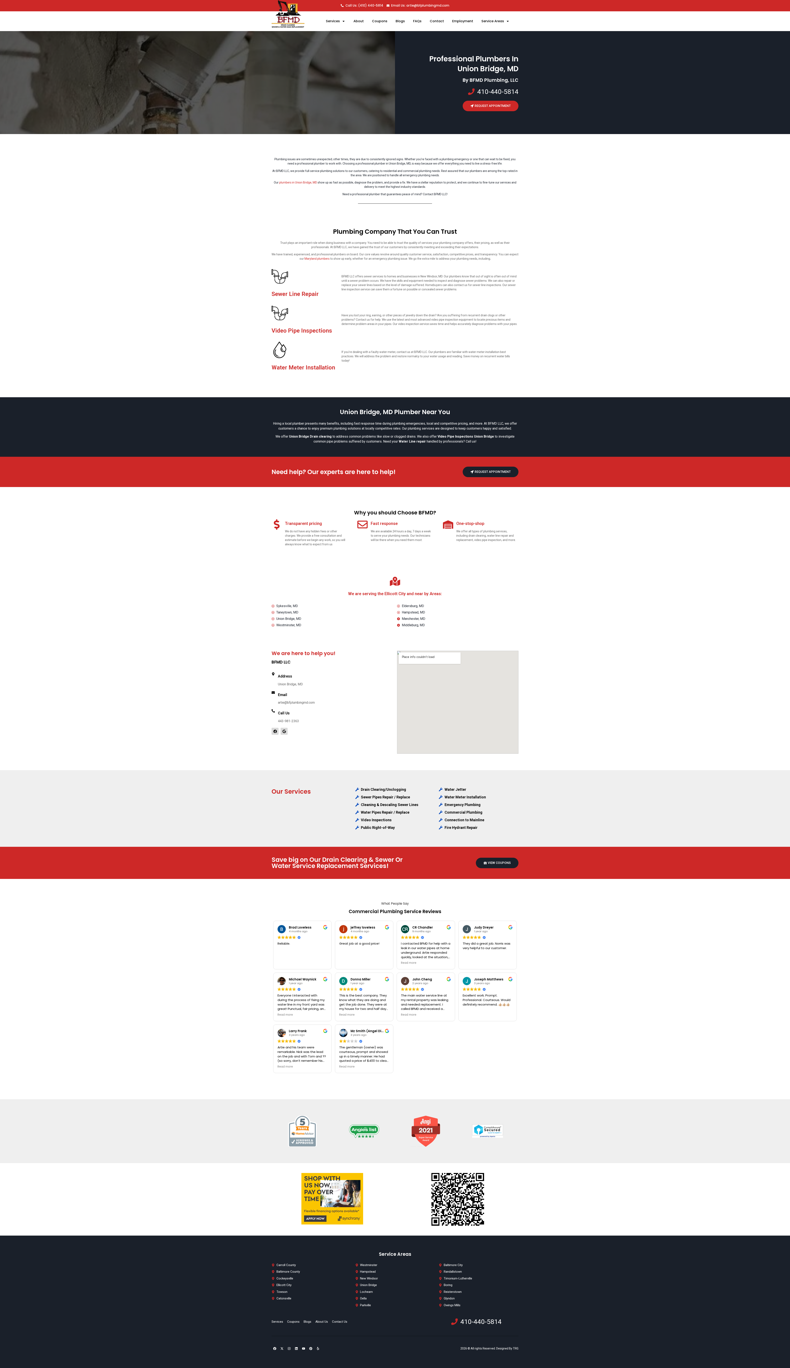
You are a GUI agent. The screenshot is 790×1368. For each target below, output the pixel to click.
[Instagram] (289, 1348)
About (358, 21)
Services (333, 21)
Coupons (379, 21)
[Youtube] (303, 1348)
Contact (437, 21)
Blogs (400, 21)
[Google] (284, 731)
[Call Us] (273, 711)
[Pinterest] (311, 1348)
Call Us (284, 713)
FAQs (417, 21)
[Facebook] (275, 731)
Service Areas (492, 21)
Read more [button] (408, 963)
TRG (515, 1348)
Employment (462, 21)
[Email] (273, 692)
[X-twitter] (282, 1348)
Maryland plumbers (317, 258)
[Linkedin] (296, 1348)
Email (282, 695)
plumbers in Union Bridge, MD (298, 182)
